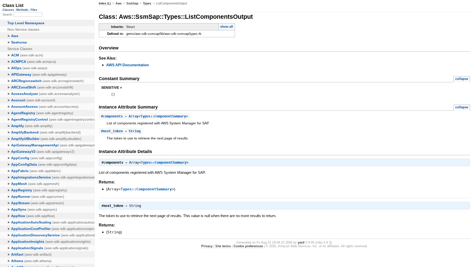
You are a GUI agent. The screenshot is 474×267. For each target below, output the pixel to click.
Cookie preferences (248, 246)
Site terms (223, 246)
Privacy (207, 246)
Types (147, 3)
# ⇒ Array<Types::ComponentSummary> (144, 116)
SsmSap (132, 3)
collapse (461, 79)
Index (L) (105, 3)
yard (301, 242)
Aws (119, 3)
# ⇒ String (120, 131)
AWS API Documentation (127, 65)
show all (226, 26)
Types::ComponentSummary (163, 162)
